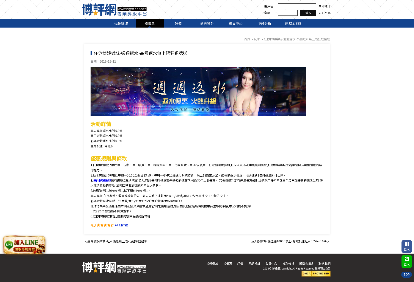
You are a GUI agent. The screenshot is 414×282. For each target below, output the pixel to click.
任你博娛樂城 (102, 180)
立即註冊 (324, 6)
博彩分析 (264, 23)
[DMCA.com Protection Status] (316, 273)
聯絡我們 (324, 263)
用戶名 (268, 6)
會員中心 (236, 23)
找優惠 (149, 23)
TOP (406, 274)
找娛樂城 (121, 23)
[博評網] (114, 9)
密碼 (267, 13)
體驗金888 (293, 23)
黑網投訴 (207, 23)
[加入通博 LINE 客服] (24, 245)
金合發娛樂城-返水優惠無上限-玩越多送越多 (117, 241)
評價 (178, 23)
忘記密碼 (324, 13)
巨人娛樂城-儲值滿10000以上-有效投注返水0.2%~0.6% (289, 241)
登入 (308, 13)
